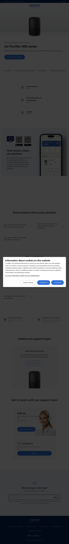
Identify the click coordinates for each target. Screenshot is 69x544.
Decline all (43, 282)
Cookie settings (28, 282)
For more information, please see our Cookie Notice (22, 276)
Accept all (57, 282)
